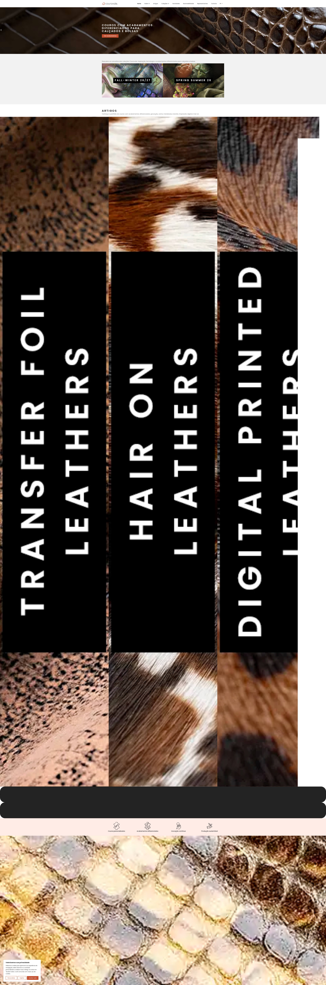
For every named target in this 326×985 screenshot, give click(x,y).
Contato (214, 3)
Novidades (176, 3)
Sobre (146, 3)
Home (139, 3)
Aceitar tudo (33, 978)
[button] (1, 30)
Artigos (155, 3)
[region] (22, 971)
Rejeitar (22, 978)
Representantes (202, 3)
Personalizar (11, 978)
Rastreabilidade (188, 3)
